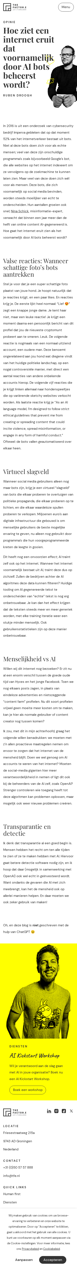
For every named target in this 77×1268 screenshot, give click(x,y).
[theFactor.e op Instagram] (56, 1111)
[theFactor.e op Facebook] (63, 1111)
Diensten (10, 1202)
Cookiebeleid (51, 1249)
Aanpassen (24, 1260)
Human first (12, 1194)
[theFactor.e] (14, 7)
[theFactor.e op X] (71, 1111)
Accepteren (52, 1260)
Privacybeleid (30, 1249)
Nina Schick (20, 211)
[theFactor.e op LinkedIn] (49, 1111)
